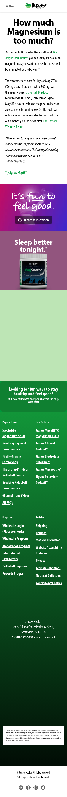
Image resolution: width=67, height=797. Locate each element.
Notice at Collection (48, 575)
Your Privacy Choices (49, 583)
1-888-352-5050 (23, 637)
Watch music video (36, 219)
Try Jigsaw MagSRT (16, 172)
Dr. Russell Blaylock (37, 92)
